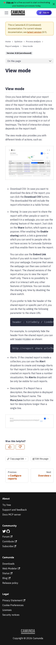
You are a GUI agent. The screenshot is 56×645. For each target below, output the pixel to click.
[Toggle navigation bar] (6, 13)
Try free (6, 504)
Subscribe (7, 546)
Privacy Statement (12, 600)
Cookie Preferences (13, 605)
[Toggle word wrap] (44, 321)
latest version (34, 32)
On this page (14, 61)
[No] (20, 447)
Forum (5, 536)
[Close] (54, 4)
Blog (4, 578)
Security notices (10, 614)
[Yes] (9, 447)
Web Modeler (9, 568)
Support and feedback (14, 509)
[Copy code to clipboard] (49, 321)
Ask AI (46, 12)
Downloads (8, 563)
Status (5, 573)
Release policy (10, 582)
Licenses (7, 609)
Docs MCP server (11, 514)
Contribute (8, 541)
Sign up (10, 2)
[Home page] (8, 41)
